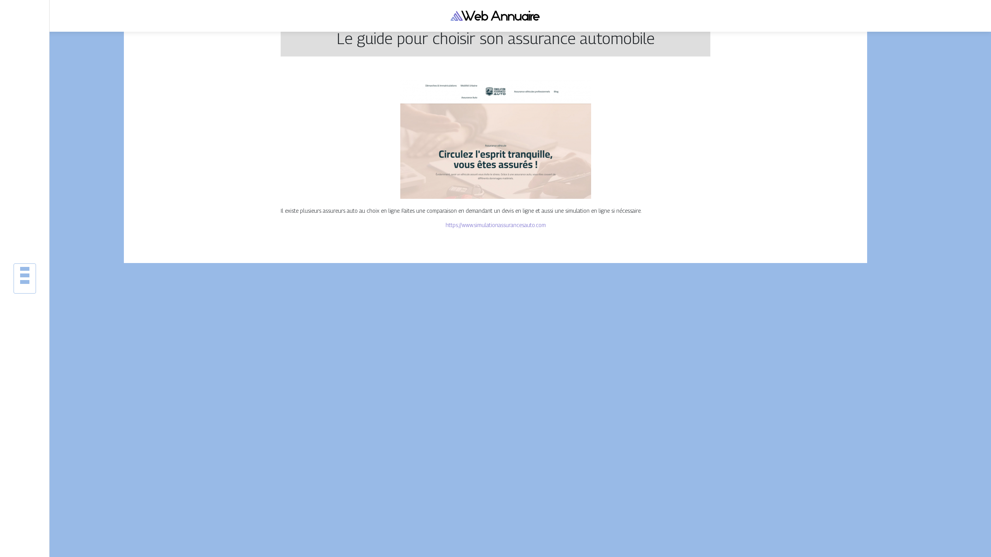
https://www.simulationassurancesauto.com (496, 225)
